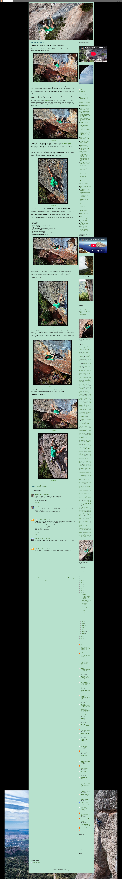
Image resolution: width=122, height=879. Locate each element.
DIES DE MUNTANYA (85, 795)
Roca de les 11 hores (86, 479)
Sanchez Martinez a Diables (84, 820)
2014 (82, 588)
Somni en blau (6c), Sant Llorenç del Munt (85, 106)
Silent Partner (87, 515)
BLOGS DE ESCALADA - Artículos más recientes (85, 825)
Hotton (83, 420)
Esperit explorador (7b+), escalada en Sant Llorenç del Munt (85, 119)
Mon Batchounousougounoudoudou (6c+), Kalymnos (85, 218)
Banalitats (83, 719)
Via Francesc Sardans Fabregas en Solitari (85, 809)
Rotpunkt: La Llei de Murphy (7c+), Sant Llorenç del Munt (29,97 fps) (84, 99)
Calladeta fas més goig (87, 363)
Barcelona (83, 352)
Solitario (87, 518)
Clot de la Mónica (88, 383)
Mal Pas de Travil (87, 440)
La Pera (81, 432)
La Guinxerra (83, 780)
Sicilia (88, 514)
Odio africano (88, 448)
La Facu (81, 427)
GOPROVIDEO (88, 415)
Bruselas (82, 362)
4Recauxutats (83, 771)
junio (83, 623)
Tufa (82, 751)
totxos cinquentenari (83, 529)
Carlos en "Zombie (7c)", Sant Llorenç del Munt (85, 103)
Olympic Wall (81, 451)
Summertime (81, 522)
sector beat (83, 511)
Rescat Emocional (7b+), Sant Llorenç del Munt (85, 146)
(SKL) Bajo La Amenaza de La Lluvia (85, 656)
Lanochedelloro (83, 314)
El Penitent (86, 401)
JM (35, 519)
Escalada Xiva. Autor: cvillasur (85, 786)
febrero (83, 631)
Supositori (87, 522)
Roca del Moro (81, 480)
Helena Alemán (83, 830)
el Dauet (37, 486)
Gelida (80, 413)
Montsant (80, 446)
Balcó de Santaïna (82, 351)
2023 (82, 570)
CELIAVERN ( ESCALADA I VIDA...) (85, 695)
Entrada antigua (71, 578)
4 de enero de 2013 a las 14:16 (44, 519)
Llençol (90, 437)
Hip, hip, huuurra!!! (84, 682)
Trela (90, 529)
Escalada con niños (83, 406)
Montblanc (88, 444)
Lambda (89, 433)
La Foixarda (86, 427)
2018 (82, 580)
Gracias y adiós (84, 752)
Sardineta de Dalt (86, 508)
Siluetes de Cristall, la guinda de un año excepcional (86, 597)
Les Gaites (88, 434)
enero (83, 633)
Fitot (85, 409)
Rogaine (82, 483)
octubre (83, 615)
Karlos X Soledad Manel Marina (85, 783)
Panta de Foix (82, 454)
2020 (82, 576)
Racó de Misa (82, 472)
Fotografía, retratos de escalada (85, 762)
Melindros (80, 444)
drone (81, 394)
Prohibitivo (89, 467)
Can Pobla (85, 369)
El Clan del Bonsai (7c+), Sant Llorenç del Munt (85, 163)
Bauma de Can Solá (83, 353)
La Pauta (89, 430)
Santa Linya (81, 507)
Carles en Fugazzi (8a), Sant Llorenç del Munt (84, 171)
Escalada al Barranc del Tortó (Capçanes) (85, 767)
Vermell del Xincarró (84, 531)
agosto (83, 619)
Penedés (85, 460)
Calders (87, 362)
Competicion (81, 388)
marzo (83, 629)
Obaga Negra (81, 448)
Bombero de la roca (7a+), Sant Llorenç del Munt (84, 143)
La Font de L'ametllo (85, 428)
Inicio (54, 578)
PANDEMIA (83, 724)
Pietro (36, 538)
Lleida (86, 437)
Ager (84, 346)
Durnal (87, 394)
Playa (86, 465)
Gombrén (81, 415)
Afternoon (80, 346)
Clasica (81, 381)
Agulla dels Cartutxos (87, 348)
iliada (90, 420)
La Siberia (84, 433)
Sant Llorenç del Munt (43, 486)
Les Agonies (82, 434)
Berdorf (80, 358)
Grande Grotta (84, 416)
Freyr (88, 411)
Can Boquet (85, 366)
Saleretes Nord (81, 486)
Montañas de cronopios (85, 690)
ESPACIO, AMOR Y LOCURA (84, 653)
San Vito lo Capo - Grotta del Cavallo (85, 494)
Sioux (88, 517)
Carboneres (84, 373)
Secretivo (89, 510)
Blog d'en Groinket (84, 746)
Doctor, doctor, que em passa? (85, 815)
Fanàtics (80, 408)
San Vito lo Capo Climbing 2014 (85, 193)
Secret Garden (82, 510)
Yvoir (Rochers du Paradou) (83, 536)
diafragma (89, 392)
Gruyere (89, 419)
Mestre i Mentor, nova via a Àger (85, 735)
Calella (80, 363)
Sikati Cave (81, 515)
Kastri (87, 425)
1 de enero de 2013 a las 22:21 (45, 494)
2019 (82, 578)
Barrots (88, 352)
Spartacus (81, 520)
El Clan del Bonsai (86, 397)
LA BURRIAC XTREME (85, 725)
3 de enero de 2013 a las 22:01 (47, 507)
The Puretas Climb (84, 729)
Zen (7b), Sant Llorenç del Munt (85, 187)
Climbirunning (81, 383)
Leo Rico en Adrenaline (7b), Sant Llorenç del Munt (84, 159)
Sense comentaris (82, 514)
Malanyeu (82, 441)
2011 (82, 636)
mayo (83, 625)
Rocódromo (88, 482)
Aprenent (82, 813)
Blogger (68, 869)
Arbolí (81, 349)
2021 (82, 574)
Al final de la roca (84, 802)
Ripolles (83, 476)
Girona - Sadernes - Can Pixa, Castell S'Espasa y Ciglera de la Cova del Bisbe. (85, 671)
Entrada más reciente (36, 578)
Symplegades (81, 524)
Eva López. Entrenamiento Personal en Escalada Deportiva (85, 706)
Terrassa (81, 527)
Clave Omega (87, 381)
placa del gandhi (86, 464)
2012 (82, 592)
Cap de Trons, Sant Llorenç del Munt (84, 184)
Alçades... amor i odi (85, 733)
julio (83, 621)
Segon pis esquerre (86, 513)
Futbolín (84, 412)
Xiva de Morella (83, 310)
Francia (85, 411)
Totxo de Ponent (87, 528)
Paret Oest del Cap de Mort (84, 458)
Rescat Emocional (88, 474)
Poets (84, 467)
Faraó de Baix (86, 408)
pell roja (80, 460)
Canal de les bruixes (85, 370)
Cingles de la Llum (88, 380)
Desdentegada (82, 392)
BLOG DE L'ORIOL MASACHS (84, 740)
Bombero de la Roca (42, 6)
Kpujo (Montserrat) (84, 316)
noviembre (84, 613)
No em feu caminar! (85, 819)
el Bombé (85, 395)
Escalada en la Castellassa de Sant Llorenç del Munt (84, 175)
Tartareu (80, 525)
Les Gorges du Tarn (84, 436)
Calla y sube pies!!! (84, 790)
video (80, 532)
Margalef (87, 441)
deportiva (86, 391)
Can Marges (86, 367)
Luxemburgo (82, 438)
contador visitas (34, 864)
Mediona (87, 443)
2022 (82, 572)
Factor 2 (82, 766)
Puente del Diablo (84, 468)
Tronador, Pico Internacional (83, 757)
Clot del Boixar (84, 384)
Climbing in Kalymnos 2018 (85, 122)
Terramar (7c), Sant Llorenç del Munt (84, 178)
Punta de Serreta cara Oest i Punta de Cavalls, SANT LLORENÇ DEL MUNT (85, 685)
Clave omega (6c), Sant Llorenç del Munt (84, 149)
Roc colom (89, 476)
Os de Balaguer (88, 451)
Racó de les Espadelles (87, 471)
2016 (82, 584)
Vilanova (85, 532)
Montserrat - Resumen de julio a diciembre (86, 601)
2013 (82, 590)
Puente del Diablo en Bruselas (84, 211)
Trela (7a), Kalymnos (84, 202)
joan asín (82, 645)
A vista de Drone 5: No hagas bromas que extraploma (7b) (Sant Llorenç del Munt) (85, 134)
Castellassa (85, 377)
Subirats (86, 521)
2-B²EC (82, 660)
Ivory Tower (89, 422)
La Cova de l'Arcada (87, 426)
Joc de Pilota (82, 423)
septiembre (84, 617)
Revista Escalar (83, 475)
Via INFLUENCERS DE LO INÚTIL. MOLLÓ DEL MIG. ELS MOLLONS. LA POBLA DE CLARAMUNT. (85, 647)
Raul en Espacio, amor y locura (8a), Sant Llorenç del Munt (85, 115)
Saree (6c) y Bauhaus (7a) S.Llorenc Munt (84, 230)
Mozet (83, 447)
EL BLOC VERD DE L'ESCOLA (84, 742)
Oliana (88, 450)
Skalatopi (82, 668)
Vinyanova (85, 534)
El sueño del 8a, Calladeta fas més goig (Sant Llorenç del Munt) (85, 125)
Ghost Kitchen (86, 413)
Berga (84, 358)
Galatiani (88, 412)
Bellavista (87, 356)
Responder (37, 502)
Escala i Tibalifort (84, 799)
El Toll (84, 402)
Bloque (83, 359)
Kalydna (88, 423)
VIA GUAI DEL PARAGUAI (85, 730)
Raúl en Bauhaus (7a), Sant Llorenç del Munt (84, 181)
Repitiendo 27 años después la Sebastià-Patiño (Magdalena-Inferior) (85, 663)
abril (83, 627)
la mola (84, 430)
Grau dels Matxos (88, 417)
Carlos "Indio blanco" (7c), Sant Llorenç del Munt (85, 112)
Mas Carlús (81, 443)
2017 (82, 582)
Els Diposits (83, 404)
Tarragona (87, 524)
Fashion (80, 409)
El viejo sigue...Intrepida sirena (85, 773)
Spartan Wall (87, 520)
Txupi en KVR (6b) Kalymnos (84, 221)
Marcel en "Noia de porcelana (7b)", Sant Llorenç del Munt (84, 139)
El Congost (81, 398)
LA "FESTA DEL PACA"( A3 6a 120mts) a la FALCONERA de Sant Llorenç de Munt (85, 699)
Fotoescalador (37, 507)
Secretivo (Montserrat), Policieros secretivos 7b (85, 208)
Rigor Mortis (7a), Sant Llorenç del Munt (84, 152)
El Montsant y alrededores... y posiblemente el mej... (85, 608)
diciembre (84, 594)
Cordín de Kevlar (84, 755)
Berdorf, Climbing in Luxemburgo (84, 195)
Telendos (87, 525)
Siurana (80, 518)
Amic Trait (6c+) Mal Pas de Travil (85, 227)
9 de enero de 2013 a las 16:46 (44, 548)
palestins (82, 453)
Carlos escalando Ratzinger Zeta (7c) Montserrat (84, 205)
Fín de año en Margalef (85, 791)
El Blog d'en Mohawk (84, 828)
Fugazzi (80, 412)
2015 (82, 586)
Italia (84, 422)
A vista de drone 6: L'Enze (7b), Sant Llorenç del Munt (85, 129)
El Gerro (87, 399)
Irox (80, 422)
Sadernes (86, 485)
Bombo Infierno (88, 360)
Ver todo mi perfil (82, 91)
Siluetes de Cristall (82, 517)
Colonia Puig (81, 387)
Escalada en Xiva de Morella (85, 778)
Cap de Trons (84, 372)
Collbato (87, 386)
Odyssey (82, 450)
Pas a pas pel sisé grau (85, 804)
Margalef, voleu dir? (84, 796)
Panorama (87, 453)
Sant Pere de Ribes (85, 505)
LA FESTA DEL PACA (85, 676)
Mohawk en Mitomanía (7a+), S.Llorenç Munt (84, 214)
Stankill (80, 521)
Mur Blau (87, 447)
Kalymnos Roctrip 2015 (84, 165)
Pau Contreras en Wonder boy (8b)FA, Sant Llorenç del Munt (85, 155)
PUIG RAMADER (84, 747)
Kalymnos (81, 425)
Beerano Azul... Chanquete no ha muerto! (85, 720)
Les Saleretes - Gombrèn (85, 604)
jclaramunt (37, 494)
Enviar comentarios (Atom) (42, 580)
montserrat (88, 446)
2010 (82, 638)
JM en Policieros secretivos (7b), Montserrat (83, 168)
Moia (84, 444)
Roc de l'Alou (82, 478)
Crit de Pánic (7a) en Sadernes (84, 224)
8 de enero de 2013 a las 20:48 (44, 538)
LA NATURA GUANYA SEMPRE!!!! (85, 678)
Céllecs (85, 378)
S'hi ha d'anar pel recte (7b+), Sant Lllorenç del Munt (85, 199)
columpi (87, 387)
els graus (87, 405)
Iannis (86, 420)
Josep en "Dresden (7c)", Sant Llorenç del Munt (85, 109)
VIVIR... (82, 691)
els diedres (88, 402)
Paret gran (86, 457)
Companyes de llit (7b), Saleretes (84, 190)
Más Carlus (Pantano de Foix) (85, 312)
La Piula (86, 432)
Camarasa (83, 365)
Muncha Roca (83, 807)
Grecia (82, 419)
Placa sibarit (81, 465)
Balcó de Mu (87, 349)
